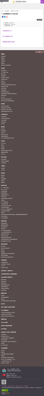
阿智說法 (3, 299)
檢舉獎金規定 (3, 281)
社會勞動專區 (4, 260)
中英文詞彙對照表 (4, 310)
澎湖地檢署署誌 (4, 226)
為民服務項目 (3, 70)
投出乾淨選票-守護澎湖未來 (6, 277)
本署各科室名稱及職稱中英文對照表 (8, 312)
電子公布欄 (3, 143)
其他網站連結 (3, 290)
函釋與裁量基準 (4, 193)
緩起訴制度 (3, 246)
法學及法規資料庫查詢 (5, 118)
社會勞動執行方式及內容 (10, 14)
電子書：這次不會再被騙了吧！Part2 (8, 359)
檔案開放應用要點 (4, 225)
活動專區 (3, 165)
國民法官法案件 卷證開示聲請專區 (7, 100)
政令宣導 (3, 132)
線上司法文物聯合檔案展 (6, 230)
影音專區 (3, 343)
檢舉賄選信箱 (3, 279)
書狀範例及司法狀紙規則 (6, 107)
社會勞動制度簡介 (4, 262)
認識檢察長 (3, 56)
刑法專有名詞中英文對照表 (6, 314)
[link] (2, 17)
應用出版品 (3, 228)
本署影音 (3, 295)
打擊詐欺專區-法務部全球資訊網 (7, 357)
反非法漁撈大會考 (4, 345)
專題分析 (3, 180)
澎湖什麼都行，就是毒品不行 (7, 270)
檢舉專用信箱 (3, 334)
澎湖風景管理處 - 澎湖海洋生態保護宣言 (9, 341)
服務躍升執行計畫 (4, 86)
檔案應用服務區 (4, 223)
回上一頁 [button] (39, 19)
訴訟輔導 (3, 103)
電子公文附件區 (4, 322)
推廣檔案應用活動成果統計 (6, 237)
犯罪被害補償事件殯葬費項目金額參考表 (9, 93)
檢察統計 (3, 177)
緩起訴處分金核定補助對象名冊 (7, 257)
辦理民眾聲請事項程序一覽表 (6, 111)
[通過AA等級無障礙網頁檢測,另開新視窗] (5, 390)
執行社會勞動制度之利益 (8, 36)
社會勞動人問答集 (4, 267)
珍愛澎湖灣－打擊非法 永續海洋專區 (8, 332)
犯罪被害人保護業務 (5, 161)
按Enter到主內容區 (4, 0)
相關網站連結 (4, 319)
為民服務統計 (3, 178)
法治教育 (3, 170)
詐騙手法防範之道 (4, 134)
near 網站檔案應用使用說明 (6, 232)
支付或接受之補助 (4, 203)
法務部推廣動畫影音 (5, 297)
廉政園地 (3, 126)
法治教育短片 (3, 122)
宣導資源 (3, 355)
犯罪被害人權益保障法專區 (6, 325)
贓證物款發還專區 (4, 152)
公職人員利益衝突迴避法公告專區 (7, 138)
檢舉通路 (3, 129)
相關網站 (3, 182)
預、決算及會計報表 (5, 187)
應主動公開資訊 (4, 216)
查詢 (42, 1)
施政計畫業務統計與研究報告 (6, 198)
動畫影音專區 (4, 293)
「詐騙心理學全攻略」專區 (6, 361)
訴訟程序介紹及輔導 (5, 106)
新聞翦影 (3, 148)
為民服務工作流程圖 (5, 77)
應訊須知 (3, 81)
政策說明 (3, 350)
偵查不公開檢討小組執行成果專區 (8, 307)
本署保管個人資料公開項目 (6, 205)
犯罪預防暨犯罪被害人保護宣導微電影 (8, 300)
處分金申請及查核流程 (5, 248)
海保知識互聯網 (4, 339)
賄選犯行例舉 (3, 283)
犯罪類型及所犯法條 (5, 336)
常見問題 (3, 123)
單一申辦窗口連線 (4, 72)
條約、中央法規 (4, 189)
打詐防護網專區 (4, 348)
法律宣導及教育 (4, 114)
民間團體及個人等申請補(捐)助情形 (7, 253)
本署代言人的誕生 (4, 235)
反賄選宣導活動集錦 (5, 288)
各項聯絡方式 (3, 75)
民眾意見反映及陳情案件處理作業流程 (8, 84)
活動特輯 (3, 168)
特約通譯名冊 (3, 90)
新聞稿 (2, 145)
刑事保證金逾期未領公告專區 (6, 150)
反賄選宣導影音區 (4, 286)
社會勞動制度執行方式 (7, 30)
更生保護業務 (3, 159)
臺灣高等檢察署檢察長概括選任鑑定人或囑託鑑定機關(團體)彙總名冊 (14, 214)
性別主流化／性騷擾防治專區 (6, 209)
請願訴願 (3, 200)
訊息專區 (3, 141)
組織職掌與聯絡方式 (5, 194)
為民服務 (3, 68)
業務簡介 (3, 63)
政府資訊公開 (4, 185)
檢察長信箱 (3, 74)
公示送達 (3, 97)
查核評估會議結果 (4, 255)
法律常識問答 (3, 116)
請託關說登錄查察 (4, 136)
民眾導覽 (3, 61)
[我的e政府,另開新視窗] (10, 390)
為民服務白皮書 (4, 79)
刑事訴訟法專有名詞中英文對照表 (7, 316)
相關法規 (3, 352)
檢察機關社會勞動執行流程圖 (8, 41)
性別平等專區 (4, 328)
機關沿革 (3, 58)
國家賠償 (3, 212)
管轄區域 (3, 59)
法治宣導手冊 (3, 120)
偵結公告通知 (3, 88)
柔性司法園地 (4, 157)
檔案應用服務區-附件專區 (6, 241)
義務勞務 (3, 251)
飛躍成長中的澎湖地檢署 (6, 65)
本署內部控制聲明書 (5, 207)
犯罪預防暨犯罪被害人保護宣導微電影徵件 (9, 239)
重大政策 (3, 303)
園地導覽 (3, 175)
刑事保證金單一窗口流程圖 (6, 109)
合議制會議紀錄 (4, 191)
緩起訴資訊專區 (4, 244)
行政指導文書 (3, 196)
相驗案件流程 (3, 95)
